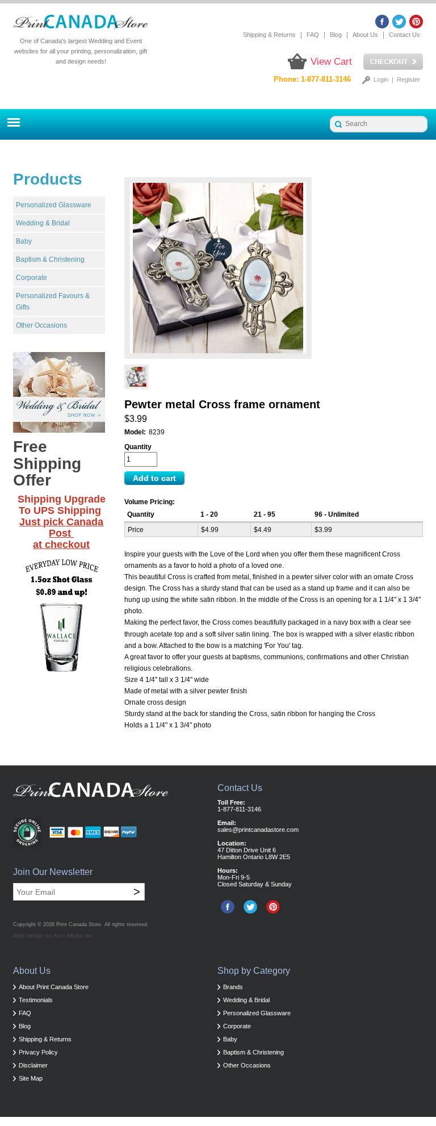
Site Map (31, 1078)
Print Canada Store (78, 924)
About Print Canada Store (54, 986)
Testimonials (36, 1000)
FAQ (313, 34)
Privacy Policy (38, 1052)
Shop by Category (253, 971)
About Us (365, 34)
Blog (336, 34)
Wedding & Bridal (43, 223)
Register (408, 79)
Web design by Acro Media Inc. (53, 935)
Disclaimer (33, 1065)
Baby (24, 241)
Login (381, 79)
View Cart (331, 61)
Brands (233, 986)
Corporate (31, 278)
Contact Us (404, 34)
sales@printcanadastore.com (258, 829)
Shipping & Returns (269, 34)
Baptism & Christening (50, 259)
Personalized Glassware (53, 205)
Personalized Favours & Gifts (53, 301)
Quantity (138, 447)
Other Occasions (41, 325)
